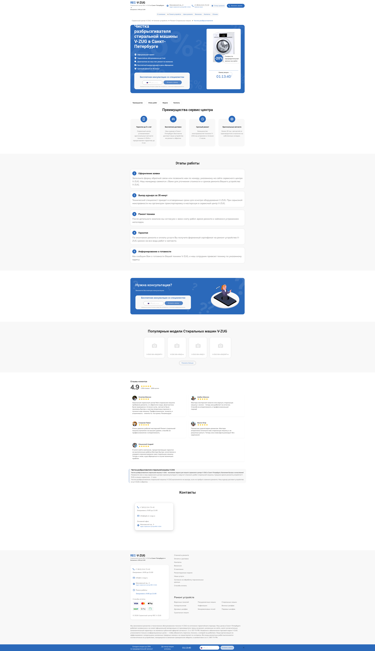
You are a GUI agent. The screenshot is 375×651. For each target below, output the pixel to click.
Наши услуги (179, 576)
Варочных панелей (181, 602)
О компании (161, 14)
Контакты (207, 14)
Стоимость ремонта (181, 555)
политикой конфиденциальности (176, 86)
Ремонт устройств (175, 14)
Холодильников (180, 606)
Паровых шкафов (228, 609)
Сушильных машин (181, 613)
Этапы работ (152, 103)
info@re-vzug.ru (142, 578)
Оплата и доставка (181, 559)
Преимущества (138, 103)
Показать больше (187, 363)
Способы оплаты (180, 586)
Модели (165, 103)
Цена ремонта (188, 14)
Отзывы (215, 14)
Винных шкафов (228, 606)
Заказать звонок (236, 6)
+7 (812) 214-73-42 (201, 5)
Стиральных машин (229, 602)
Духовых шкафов (181, 609)
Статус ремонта (219, 6)
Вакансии (198, 14)
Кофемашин (202, 606)
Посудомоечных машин (207, 602)
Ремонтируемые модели (183, 573)
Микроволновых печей (206, 609)
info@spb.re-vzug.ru (147, 516)
